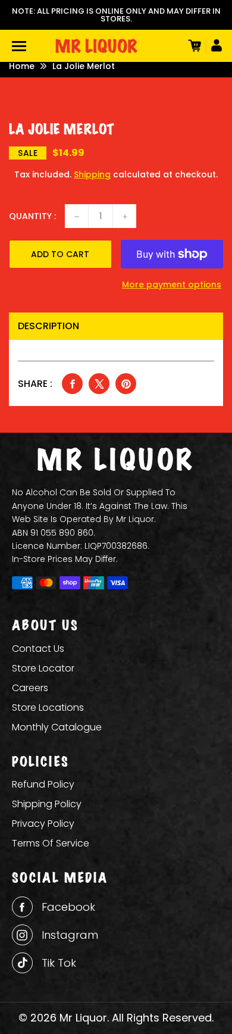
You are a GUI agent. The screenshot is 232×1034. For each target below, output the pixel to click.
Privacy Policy (43, 823)
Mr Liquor (83, 1017)
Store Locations (48, 707)
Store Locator (43, 668)
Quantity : (32, 216)
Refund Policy (43, 784)
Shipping (92, 174)
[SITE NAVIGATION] (19, 46)
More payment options (171, 284)
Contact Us (38, 648)
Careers (30, 688)
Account (214, 46)
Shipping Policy (46, 804)
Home (22, 66)
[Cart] (193, 46)
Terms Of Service (50, 843)
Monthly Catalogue (57, 727)
